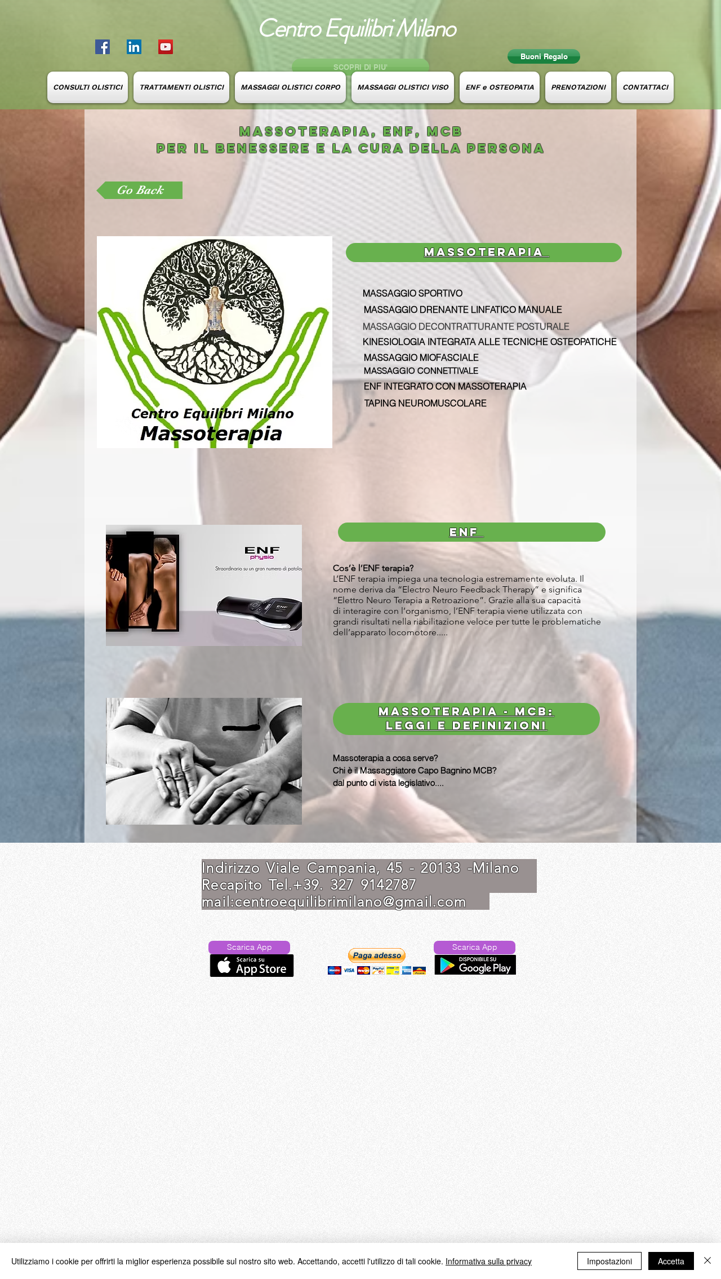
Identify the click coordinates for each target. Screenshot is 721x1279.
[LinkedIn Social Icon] (134, 46)
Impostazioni (609, 1261)
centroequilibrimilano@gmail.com (350, 901)
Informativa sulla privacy (489, 1261)
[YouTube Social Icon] (165, 46)
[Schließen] (707, 1261)
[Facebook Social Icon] (102, 46)
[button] (377, 961)
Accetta (671, 1261)
